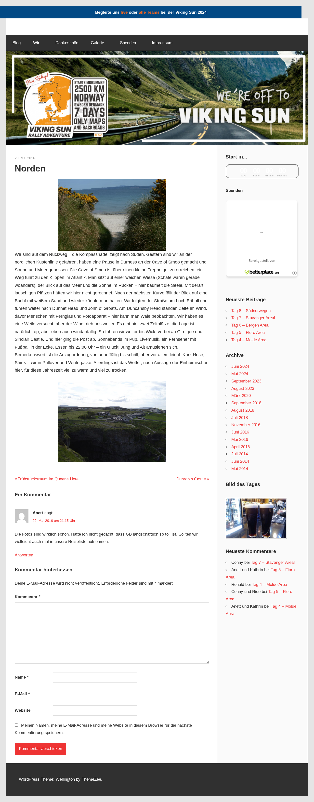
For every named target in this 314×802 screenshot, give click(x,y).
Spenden (128, 42)
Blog (17, 42)
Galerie (97, 42)
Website (22, 710)
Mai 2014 (239, 468)
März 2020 (241, 395)
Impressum (162, 42)
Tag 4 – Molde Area (248, 340)
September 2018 (246, 403)
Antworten (24, 555)
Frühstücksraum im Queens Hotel (48, 479)
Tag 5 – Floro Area (248, 332)
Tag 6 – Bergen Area (249, 325)
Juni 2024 (240, 366)
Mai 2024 (239, 373)
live (124, 12)
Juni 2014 (240, 461)
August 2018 (242, 410)
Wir (36, 42)
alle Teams (149, 12)
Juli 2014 (239, 454)
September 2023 (246, 381)
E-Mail (22, 694)
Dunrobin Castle (191, 479)
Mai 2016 (239, 439)
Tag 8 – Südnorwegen (251, 310)
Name (22, 677)
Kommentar (27, 596)
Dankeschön (66, 42)
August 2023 (242, 388)
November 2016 (245, 424)
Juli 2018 (239, 417)
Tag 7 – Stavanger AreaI (253, 318)
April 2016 (240, 447)
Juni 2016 (240, 432)
